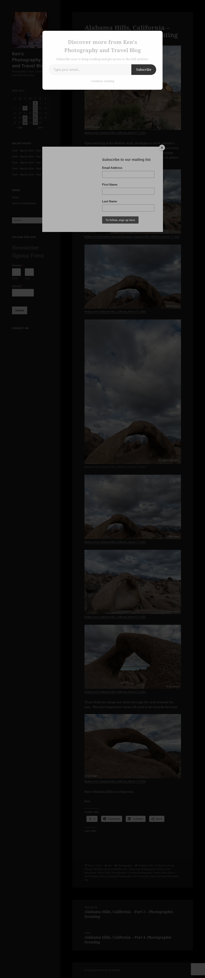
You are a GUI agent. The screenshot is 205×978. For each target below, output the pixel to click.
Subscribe (143, 69)
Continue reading (102, 81)
